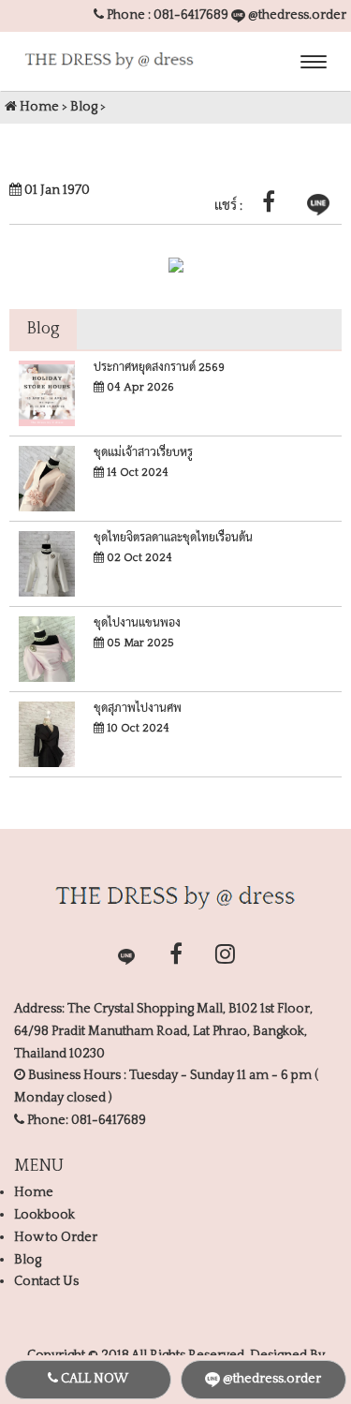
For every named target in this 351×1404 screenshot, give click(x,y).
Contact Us (46, 1281)
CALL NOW (93, 1378)
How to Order (55, 1237)
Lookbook (44, 1214)
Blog (83, 106)
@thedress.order (295, 14)
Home (38, 106)
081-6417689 (191, 14)
